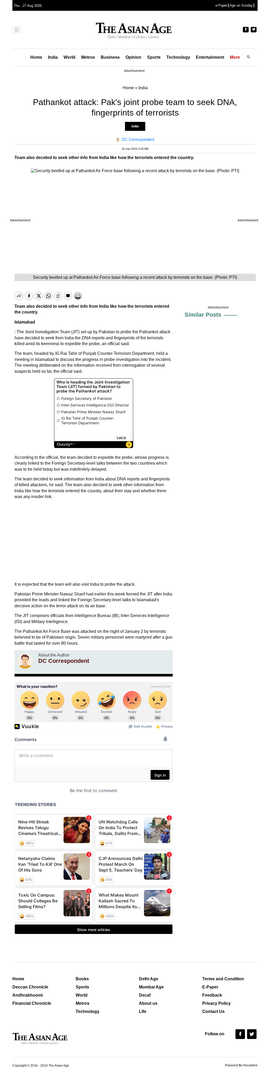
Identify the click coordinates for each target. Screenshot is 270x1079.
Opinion (133, 57)
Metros (88, 57)
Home (36, 57)
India (53, 57)
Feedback (212, 995)
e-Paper (221, 5)
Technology (178, 57)
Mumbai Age (151, 987)
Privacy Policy (216, 1003)
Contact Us (213, 1011)
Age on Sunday (241, 5)
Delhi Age (148, 979)
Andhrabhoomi (27, 995)
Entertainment (210, 57)
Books (82, 979)
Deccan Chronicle (30, 987)
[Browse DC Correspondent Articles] (25, 661)
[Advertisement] (94, 541)
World (69, 57)
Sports (154, 57)
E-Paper (210, 987)
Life (142, 1011)
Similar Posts (203, 314)
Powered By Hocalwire (241, 1065)
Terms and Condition (223, 979)
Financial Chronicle (31, 1003)
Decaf (145, 995)
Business (110, 57)
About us (148, 1003)
